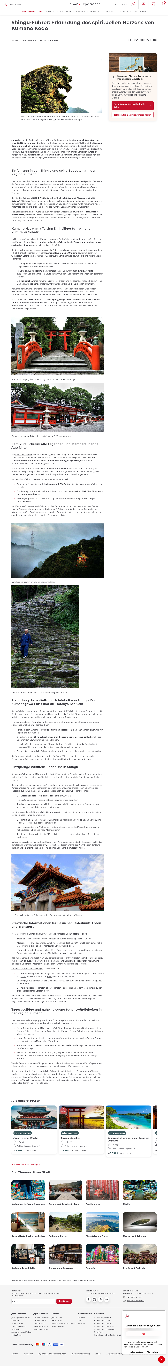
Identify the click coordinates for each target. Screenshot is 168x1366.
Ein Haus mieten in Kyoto (102, 1323)
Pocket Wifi (81, 1323)
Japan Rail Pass (57, 1318)
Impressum (28, 1354)
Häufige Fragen (16, 1335)
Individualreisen (39, 1323)
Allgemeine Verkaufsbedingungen (52, 1354)
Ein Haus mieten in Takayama (104, 1329)
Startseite (14, 1280)
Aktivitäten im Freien (97, 1236)
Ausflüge (80, 12)
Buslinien (92, 995)
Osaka (23, 976)
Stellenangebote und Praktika (21, 1332)
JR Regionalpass (57, 1320)
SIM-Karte (81, 1318)
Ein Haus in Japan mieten (102, 1318)
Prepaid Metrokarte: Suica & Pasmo (64, 1323)
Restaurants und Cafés (23, 1268)
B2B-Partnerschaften (18, 1326)
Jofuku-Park (20, 785)
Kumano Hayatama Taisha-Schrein (56, 239)
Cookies (98, 1354)
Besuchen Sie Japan (32, 12)
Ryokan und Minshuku (39, 938)
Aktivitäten (140, 12)
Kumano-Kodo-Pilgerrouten (89, 1063)
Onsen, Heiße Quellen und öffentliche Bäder (28, 1236)
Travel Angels (99, 1332)
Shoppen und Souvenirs (61, 1268)
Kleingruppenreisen (22, 1133)
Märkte (126, 1204)
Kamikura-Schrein (23, 454)
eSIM (79, 1320)
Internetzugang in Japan (118, 12)
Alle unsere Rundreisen (41, 1318)
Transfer (50, 12)
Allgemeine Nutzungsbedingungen (121, 1354)
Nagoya (24, 980)
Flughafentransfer (58, 1326)
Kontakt (15, 1354)
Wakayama (23, 1280)
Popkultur (91, 1268)
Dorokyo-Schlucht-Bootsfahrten (77, 722)
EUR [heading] (123, 4)
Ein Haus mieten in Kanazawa (104, 1326)
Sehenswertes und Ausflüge (37, 1280)
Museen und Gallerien (134, 1236)
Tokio (49, 976)
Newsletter (15, 1320)
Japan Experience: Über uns (20, 1318)
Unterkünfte (20, 933)
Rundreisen (65, 12)
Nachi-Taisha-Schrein (27, 1028)
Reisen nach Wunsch (41, 1326)
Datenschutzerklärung (80, 1354)
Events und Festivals (134, 1268)
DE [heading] (116, 4)
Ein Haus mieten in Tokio (102, 1320)
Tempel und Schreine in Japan (64, 1204)
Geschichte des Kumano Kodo (66, 201)
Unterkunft (96, 12)
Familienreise (93, 1204)
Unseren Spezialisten (41, 1329)
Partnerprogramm (17, 1323)
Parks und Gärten (58, 1236)
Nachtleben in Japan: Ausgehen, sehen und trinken (28, 1204)
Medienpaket (15, 1329)
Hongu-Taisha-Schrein (27, 1038)
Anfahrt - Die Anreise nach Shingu (27, 968)
